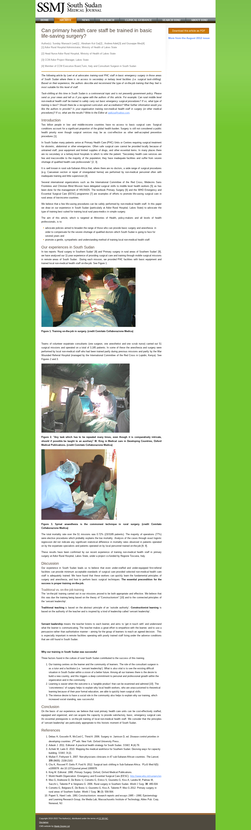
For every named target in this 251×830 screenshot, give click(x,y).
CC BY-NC (103, 818)
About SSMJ (199, 20)
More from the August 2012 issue (189, 38)
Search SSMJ (171, 20)
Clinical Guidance (138, 20)
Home (45, 20)
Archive (65, 20)
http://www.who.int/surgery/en (145, 776)
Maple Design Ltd (62, 826)
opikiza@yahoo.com (119, 112)
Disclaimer (44, 822)
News (85, 20)
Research (107, 20)
